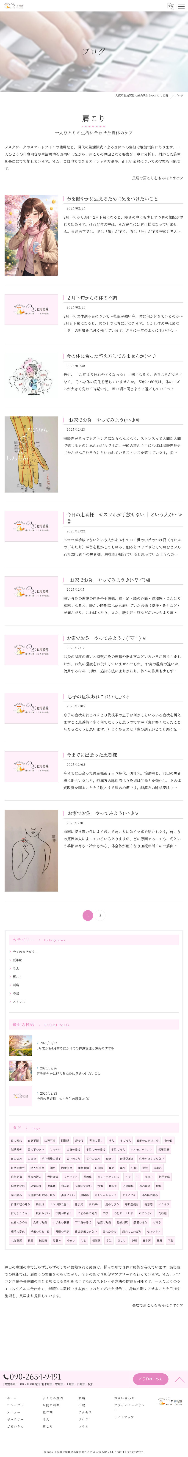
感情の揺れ (140, 1222)
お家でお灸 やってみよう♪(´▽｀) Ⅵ (106, 638)
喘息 (52, 1168)
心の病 (99, 1168)
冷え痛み (16, 1195)
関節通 (65, 1140)
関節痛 (87, 1177)
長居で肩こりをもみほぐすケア (157, 178)
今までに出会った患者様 (91, 754)
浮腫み (57, 1240)
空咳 (105, 1213)
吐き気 (79, 1204)
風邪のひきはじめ (148, 1140)
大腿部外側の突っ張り (41, 1195)
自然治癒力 (18, 1168)
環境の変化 (18, 1231)
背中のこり (73, 1158)
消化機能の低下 (51, 1158)
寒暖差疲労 (132, 1204)
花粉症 (162, 1213)
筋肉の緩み (34, 1177)
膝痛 (159, 1186)
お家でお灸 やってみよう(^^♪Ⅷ (103, 419)
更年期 (17, 960)
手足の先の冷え (95, 1149)
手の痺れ (94, 1204)
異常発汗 (35, 1186)
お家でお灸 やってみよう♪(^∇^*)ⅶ (108, 579)
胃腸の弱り (96, 1140)
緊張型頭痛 (126, 1158)
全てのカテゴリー (25, 951)
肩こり (17, 976)
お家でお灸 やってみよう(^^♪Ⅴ (102, 813)
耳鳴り (110, 1158)
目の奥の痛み (149, 1195)
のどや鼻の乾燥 (87, 1213)
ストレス (19, 1001)
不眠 (16, 993)
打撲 (134, 1168)
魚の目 (168, 1140)
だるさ (157, 1222)
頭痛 (16, 985)
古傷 (100, 1186)
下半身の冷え (83, 1222)
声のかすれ (146, 1213)
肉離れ (158, 1168)
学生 (109, 1240)
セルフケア (154, 1231)
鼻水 (122, 1168)
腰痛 (159, 1240)
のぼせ (32, 1158)
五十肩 (147, 1240)
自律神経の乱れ (20, 1204)
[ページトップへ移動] (180, 1379)
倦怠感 (148, 1204)
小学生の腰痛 (61, 1222)
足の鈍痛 (128, 1186)
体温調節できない (86, 1231)
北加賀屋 (16, 1240)
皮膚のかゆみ (19, 1222)
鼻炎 (111, 1168)
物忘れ (65, 1186)
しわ (83, 1240)
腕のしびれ (112, 1204)
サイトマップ (124, 1417)
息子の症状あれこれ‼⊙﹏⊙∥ (98, 696)
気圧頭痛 (163, 1149)
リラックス (71, 1177)
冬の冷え (125, 1140)
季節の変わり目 (40, 1231)
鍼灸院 (43, 1240)
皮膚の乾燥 (40, 1222)
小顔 (134, 1240)
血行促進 (16, 1177)
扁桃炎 (40, 1204)
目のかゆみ (109, 1231)
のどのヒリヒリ (123, 1213)
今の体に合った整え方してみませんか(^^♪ (111, 356)
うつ (128, 1177)
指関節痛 (164, 1177)
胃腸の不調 (62, 1231)
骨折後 (113, 1186)
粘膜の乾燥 (104, 1222)
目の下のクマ (36, 1149)
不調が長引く (63, 1213)
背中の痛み (93, 1158)
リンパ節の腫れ (59, 1204)
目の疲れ (16, 1140)
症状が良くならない (151, 1158)
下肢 (170, 1240)
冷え (16, 968)
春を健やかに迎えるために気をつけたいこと (112, 198)
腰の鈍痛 (144, 1186)
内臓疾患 (66, 1168)
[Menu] (181, 6)
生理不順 (49, 1140)
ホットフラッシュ (108, 1177)
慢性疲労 (52, 1177)
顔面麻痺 (83, 1168)
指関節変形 (18, 1186)
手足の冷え (118, 1149)
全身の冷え (73, 1149)
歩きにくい (68, 1195)
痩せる (79, 1140)
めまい (71, 1240)
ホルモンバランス (141, 1149)
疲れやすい (43, 1213)
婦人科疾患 (37, 1168)
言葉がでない (83, 1186)
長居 (30, 1240)
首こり (121, 1240)
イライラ (163, 1204)
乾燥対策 (122, 1222)
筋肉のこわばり (131, 1231)
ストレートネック (105, 1195)
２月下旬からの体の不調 (91, 297)
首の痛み (16, 1158)
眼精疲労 (16, 1149)
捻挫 (145, 1168)
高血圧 (149, 1177)
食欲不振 (33, 1140)
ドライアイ (129, 1195)
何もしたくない (20, 1213)
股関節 (84, 1195)
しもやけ (55, 1149)
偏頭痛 (96, 1240)
